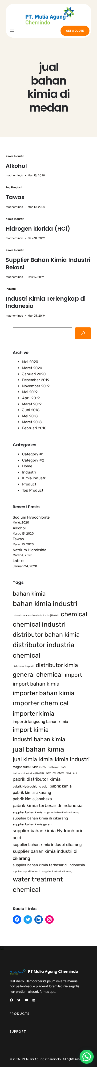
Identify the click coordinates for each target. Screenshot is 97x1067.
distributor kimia (57, 665)
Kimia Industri (15, 156)
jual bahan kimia (38, 749)
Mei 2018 (30, 416)
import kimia (31, 729)
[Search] (83, 333)
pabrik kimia (61, 786)
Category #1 (33, 454)
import (73, 674)
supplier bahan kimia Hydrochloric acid (48, 834)
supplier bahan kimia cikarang (61, 812)
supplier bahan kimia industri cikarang (47, 844)
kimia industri (72, 759)
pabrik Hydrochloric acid (30, 786)
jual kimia (25, 759)
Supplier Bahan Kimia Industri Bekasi (48, 263)
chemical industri (39, 624)
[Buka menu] (12, 31)
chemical (74, 614)
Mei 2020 (30, 362)
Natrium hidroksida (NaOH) (28, 773)
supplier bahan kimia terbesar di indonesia (49, 865)
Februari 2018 (34, 428)
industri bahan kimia (39, 739)
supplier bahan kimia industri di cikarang (45, 855)
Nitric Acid (72, 773)
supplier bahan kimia (27, 812)
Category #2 (33, 460)
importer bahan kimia (43, 693)
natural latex (55, 773)
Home (27, 466)
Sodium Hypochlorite (31, 517)
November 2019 (35, 386)
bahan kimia (29, 593)
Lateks (18, 561)
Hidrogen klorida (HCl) (38, 228)
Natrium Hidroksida (29, 550)
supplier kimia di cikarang (57, 871)
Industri (11, 289)
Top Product (14, 187)
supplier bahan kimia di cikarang (40, 818)
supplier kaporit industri (26, 871)
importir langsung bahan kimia (40, 721)
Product (29, 484)
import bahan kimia (36, 684)
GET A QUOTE (75, 30)
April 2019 (31, 398)
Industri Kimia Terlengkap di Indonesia (45, 302)
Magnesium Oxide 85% (29, 767)
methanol (53, 767)
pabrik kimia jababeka (32, 798)
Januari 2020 (34, 374)
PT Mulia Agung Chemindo (53, 971)
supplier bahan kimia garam (32, 824)
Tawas (15, 197)
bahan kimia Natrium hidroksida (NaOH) (36, 615)
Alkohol (16, 166)
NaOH (64, 767)
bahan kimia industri (45, 604)
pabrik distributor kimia (37, 779)
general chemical (38, 674)
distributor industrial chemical (44, 650)
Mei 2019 (29, 392)
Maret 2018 (32, 422)
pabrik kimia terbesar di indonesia (47, 805)
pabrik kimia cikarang (32, 792)
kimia (46, 759)
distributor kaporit (23, 666)
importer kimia (33, 713)
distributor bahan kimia (46, 634)
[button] (87, 1057)
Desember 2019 (35, 380)
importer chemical (41, 703)
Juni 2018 (31, 410)
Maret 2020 (32, 368)
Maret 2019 (31, 404)
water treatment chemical (38, 884)
